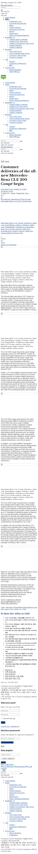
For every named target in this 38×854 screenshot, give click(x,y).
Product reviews (15, 57)
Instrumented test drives (19, 53)
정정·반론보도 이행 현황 (14, 676)
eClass (16, 607)
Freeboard (13, 835)
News (7, 19)
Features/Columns (17, 29)
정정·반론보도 (14, 72)
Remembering (9, 718)
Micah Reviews (15, 70)
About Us (9, 670)
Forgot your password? (10, 726)
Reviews (8, 49)
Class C (11, 607)
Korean (11, 767)
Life (6, 59)
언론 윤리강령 (10, 672)
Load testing (10, 17)
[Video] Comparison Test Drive (21, 43)
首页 (2, 161)
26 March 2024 (7, 191)
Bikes (11, 25)
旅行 (11, 65)
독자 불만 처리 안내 (12, 678)
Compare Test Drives (17, 55)
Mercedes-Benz (25, 607)
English (11, 765)
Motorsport (13, 33)
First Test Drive (15, 51)
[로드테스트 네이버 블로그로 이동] (19, 77)
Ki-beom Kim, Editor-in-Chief (14, 189)
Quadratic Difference (17, 63)
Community (10, 68)
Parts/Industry (15, 27)
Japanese (21, 767)
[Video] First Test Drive (18, 41)
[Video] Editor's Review (18, 39)
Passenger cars (15, 21)
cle (6, 607)
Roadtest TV (10, 37)
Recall (11, 31)
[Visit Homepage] (7, 5)
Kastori (12, 61)
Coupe (34, 607)
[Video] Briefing (15, 45)
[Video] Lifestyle (15, 47)
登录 (2, 746)
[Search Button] (21, 141)
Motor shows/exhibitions (19, 35)
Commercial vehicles (17, 23)
